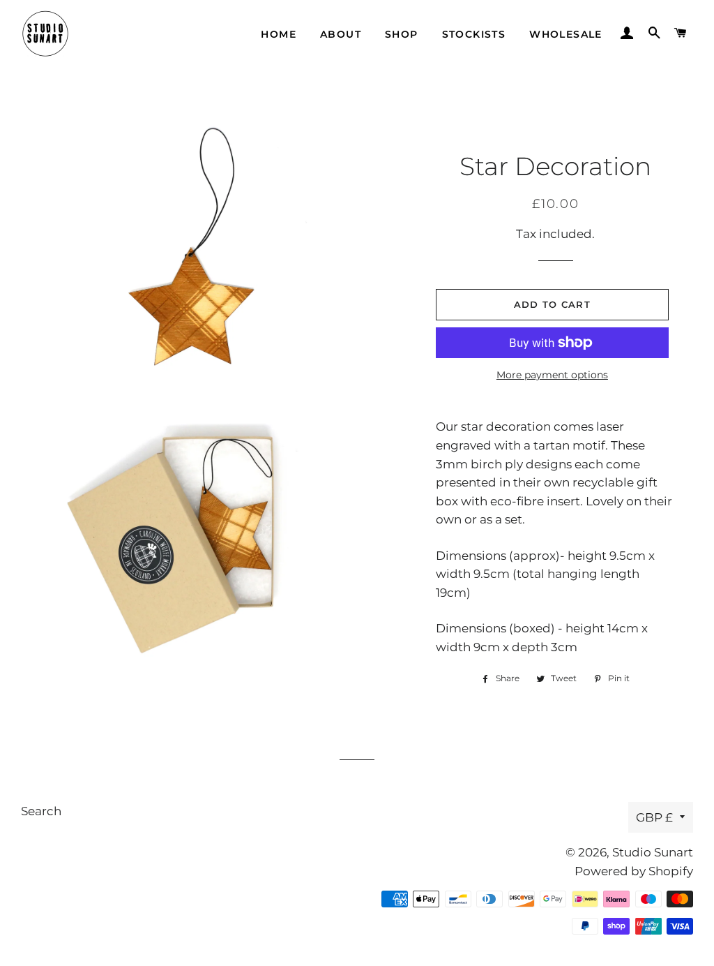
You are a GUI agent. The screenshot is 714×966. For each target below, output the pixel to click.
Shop (401, 34)
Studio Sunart (652, 852)
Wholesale (565, 34)
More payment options (552, 375)
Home (278, 34)
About (340, 34)
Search (41, 811)
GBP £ (654, 817)
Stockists (474, 34)
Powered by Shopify (634, 871)
